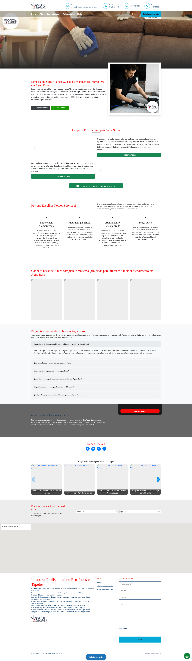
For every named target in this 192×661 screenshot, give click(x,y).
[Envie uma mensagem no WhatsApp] (104, 448)
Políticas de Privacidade (153, 653)
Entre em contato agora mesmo (98, 186)
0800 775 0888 (155, 7)
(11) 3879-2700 (135, 6)
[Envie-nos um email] (93, 448)
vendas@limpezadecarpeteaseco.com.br (84, 7)
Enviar (140, 639)
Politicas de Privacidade (72, 14)
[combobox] (96, 511)
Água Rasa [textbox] (124, 511)
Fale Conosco (61, 108)
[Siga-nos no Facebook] (87, 448)
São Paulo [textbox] (80, 511)
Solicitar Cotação (96, 657)
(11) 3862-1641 (114, 7)
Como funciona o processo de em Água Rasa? (51, 371)
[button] (158, 479)
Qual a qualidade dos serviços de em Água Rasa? (53, 363)
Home (33, 14)
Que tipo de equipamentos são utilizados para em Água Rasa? (57, 395)
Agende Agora (42, 108)
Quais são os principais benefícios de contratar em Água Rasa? (58, 379)
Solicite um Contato (151, 14)
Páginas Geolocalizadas (49, 14)
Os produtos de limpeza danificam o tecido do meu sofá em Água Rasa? (61, 344)
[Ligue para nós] (99, 448)
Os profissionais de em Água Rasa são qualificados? (54, 387)
